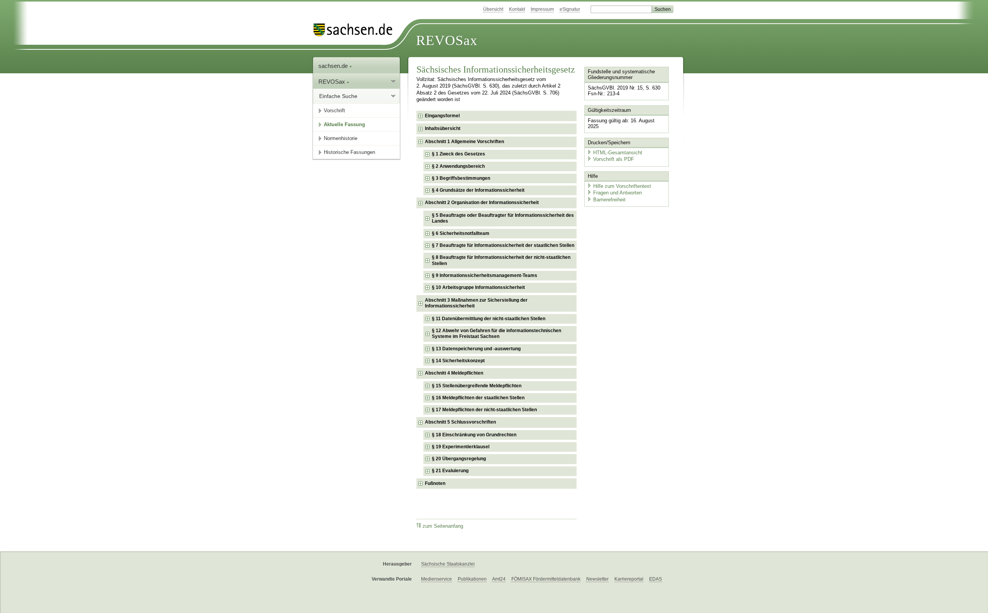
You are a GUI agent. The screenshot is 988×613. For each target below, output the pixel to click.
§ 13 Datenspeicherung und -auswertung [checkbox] (476, 348)
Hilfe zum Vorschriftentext (622, 186)
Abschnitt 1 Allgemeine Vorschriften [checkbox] (464, 141)
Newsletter (597, 579)
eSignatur (570, 9)
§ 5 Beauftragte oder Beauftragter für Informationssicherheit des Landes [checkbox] (503, 218)
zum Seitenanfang (443, 526)
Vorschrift (334, 110)
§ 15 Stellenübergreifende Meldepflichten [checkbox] (476, 385)
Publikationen (472, 579)
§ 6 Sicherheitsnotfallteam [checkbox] (460, 233)
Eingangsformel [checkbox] (442, 115)
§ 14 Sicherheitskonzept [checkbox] (458, 360)
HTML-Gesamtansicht (617, 152)
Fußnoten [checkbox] (435, 483)
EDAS (655, 579)
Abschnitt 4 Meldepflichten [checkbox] (454, 373)
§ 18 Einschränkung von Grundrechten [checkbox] (474, 434)
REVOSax (446, 40)
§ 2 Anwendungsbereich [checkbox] (458, 166)
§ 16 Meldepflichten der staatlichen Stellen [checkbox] (478, 397)
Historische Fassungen (349, 152)
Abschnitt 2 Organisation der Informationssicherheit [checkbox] (482, 202)
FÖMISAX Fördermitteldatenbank (545, 579)
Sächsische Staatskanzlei (448, 564)
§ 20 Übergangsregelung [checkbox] (459, 458)
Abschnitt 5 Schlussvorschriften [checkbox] (460, 422)
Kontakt (517, 9)
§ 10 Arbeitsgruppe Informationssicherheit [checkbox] (478, 287)
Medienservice (436, 579)
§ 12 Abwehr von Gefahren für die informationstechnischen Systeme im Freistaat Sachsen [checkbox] (496, 333)
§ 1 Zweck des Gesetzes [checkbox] (458, 154)
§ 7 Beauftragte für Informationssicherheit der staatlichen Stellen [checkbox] (503, 245)
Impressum (542, 9)
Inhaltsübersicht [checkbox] (442, 128)
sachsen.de (333, 65)
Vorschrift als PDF (613, 159)
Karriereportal (628, 579)
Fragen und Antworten (617, 193)
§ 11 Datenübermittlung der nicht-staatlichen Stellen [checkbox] (488, 318)
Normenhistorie (340, 138)
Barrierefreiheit (609, 200)
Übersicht (493, 9)
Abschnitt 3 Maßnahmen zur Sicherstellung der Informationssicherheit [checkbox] (476, 303)
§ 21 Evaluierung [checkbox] (450, 470)
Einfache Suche (338, 96)
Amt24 (499, 579)
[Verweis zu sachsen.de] (356, 30)
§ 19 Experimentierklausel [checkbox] (460, 446)
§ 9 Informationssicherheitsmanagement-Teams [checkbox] (484, 275)
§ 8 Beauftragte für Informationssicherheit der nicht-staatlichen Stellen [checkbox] (501, 260)
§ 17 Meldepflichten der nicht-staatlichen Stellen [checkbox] (484, 409)
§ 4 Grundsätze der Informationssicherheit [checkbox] (478, 190)
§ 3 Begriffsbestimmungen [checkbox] (461, 178)
